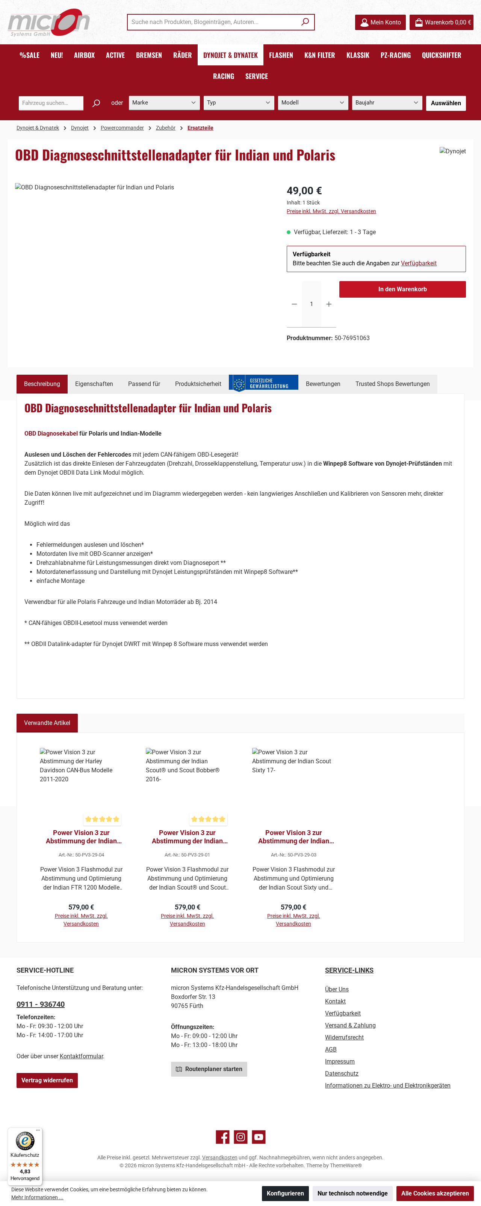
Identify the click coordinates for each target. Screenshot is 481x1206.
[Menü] (37, 1131)
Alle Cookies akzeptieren (435, 1193)
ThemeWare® (346, 1165)
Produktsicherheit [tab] (198, 383)
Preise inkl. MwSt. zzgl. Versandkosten (331, 211)
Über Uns (337, 989)
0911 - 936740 (41, 1004)
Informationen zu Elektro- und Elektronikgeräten (388, 1085)
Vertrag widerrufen (47, 1080)
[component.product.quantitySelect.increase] (329, 304)
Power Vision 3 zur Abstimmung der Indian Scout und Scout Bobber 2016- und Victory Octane (187, 837)
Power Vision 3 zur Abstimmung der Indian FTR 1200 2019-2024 (81, 837)
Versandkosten (219, 1158)
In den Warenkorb (402, 289)
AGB (331, 1049)
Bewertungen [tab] (323, 383)
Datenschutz (341, 1073)
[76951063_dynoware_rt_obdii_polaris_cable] (143, 264)
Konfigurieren (285, 1193)
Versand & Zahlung (350, 1025)
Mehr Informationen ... (37, 1197)
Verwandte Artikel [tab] (47, 722)
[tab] (42, 384)
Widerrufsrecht (344, 1037)
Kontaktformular (81, 1056)
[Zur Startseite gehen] (49, 22)
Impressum (340, 1061)
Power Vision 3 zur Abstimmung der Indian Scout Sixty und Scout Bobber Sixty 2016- (293, 837)
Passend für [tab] (144, 383)
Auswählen (446, 103)
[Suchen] (305, 22)
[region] (143, 264)
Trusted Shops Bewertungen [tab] (392, 383)
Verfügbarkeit (419, 263)
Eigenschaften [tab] (94, 383)
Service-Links (349, 970)
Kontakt (335, 1001)
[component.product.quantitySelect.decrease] (294, 304)
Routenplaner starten (213, 1069)
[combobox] (212, 22)
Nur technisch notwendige (353, 1193)
